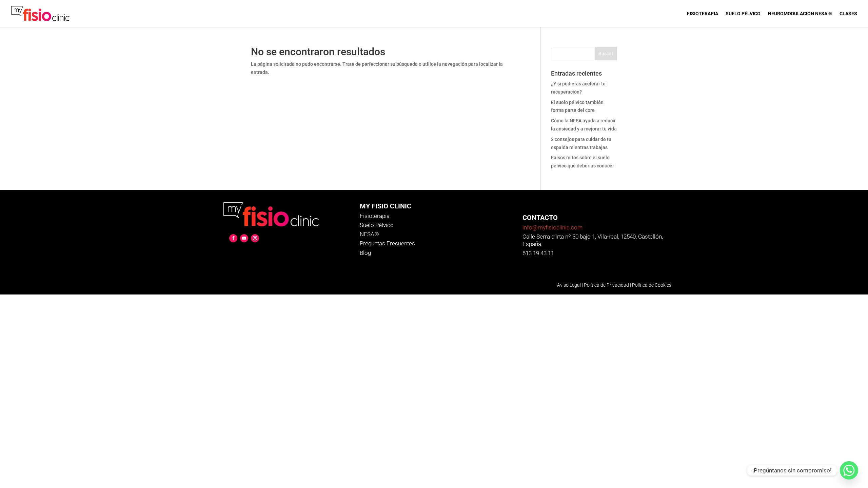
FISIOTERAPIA (702, 13)
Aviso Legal (569, 285)
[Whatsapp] (849, 470)
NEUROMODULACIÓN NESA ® (800, 13)
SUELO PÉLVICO (743, 13)
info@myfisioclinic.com (552, 227)
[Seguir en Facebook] (233, 238)
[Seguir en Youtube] (244, 238)
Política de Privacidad (606, 285)
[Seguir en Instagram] (255, 238)
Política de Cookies (651, 285)
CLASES (848, 13)
